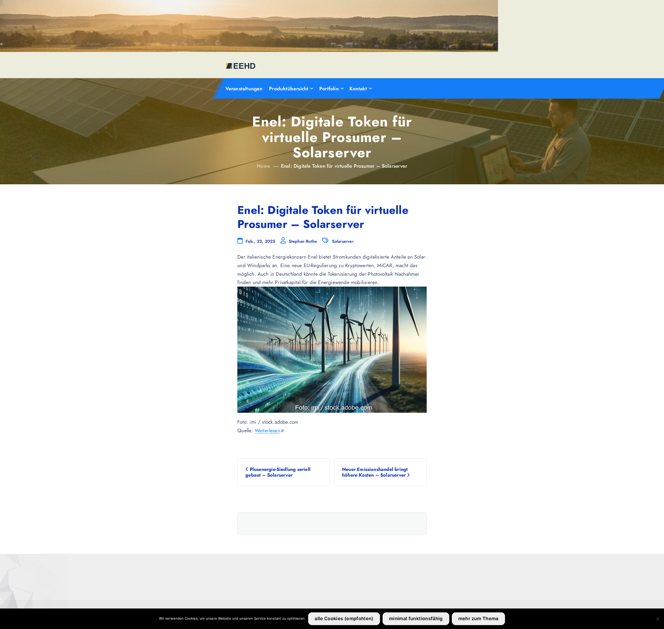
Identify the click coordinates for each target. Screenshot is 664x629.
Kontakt (358, 88)
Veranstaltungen (244, 88)
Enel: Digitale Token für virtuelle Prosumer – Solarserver (344, 166)
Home (263, 166)
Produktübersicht (288, 88)
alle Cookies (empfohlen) (344, 618)
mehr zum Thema (478, 618)
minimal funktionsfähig (416, 618)
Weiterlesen (267, 430)
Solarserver (343, 241)
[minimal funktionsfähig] (657, 618)
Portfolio (329, 88)
